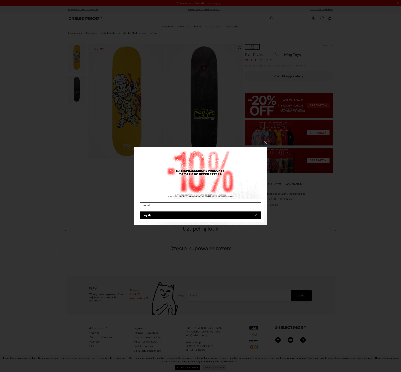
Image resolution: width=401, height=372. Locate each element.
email (146, 205)
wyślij (147, 215)
